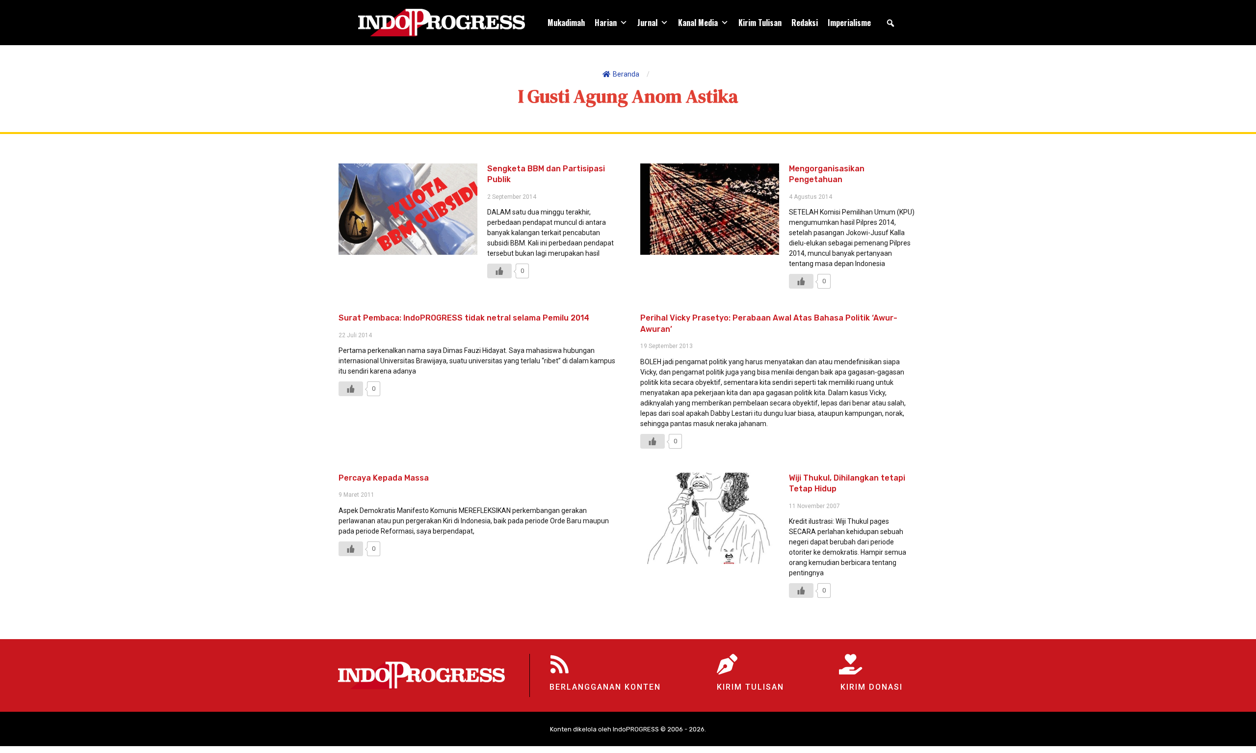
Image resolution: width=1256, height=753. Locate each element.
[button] (890, 23)
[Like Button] (499, 271)
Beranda (626, 74)
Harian (606, 22)
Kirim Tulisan (760, 22)
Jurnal (647, 22)
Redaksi (804, 22)
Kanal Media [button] (698, 22)
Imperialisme (849, 22)
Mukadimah (566, 22)
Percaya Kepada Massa (384, 478)
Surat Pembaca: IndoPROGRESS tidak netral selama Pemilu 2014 (464, 318)
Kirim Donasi (871, 687)
